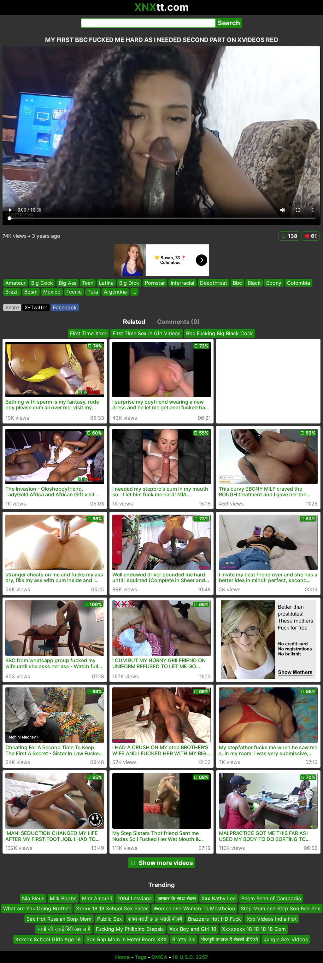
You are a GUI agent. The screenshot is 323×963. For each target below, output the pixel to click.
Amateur (15, 283)
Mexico (52, 292)
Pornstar (155, 283)
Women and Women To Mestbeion (194, 909)
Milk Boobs (63, 898)
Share (12, 307)
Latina (106, 283)
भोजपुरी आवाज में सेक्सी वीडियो (229, 939)
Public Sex (109, 919)
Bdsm (31, 292)
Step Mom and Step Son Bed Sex (280, 909)
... (134, 292)
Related (134, 321)
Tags (141, 957)
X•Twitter (36, 307)
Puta (92, 292)
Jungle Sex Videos (286, 939)
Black (254, 283)
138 (292, 236)
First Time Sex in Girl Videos (146, 333)
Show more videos (166, 863)
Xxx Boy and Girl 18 (192, 929)
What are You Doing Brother (36, 909)
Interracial (182, 283)
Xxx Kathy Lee (219, 898)
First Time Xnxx (88, 333)
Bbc (237, 283)
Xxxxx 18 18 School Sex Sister (112, 909)
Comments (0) (178, 321)
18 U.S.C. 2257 (190, 957)
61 (314, 236)
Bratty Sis (183, 939)
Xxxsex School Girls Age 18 (48, 939)
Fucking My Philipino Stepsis (130, 929)
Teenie (74, 292)
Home (122, 957)
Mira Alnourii (97, 898)
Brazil (12, 292)
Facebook (65, 307)
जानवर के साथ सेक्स (176, 898)
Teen (87, 283)
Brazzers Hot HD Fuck (214, 919)
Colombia (298, 283)
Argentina (115, 292)
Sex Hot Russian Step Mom (58, 919)
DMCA (159, 957)
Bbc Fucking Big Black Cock (219, 333)
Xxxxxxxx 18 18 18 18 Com (254, 929)
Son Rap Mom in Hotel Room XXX (126, 939)
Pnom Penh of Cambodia (271, 898)
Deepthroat (213, 283)
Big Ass (67, 283)
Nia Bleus (33, 898)
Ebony (273, 283)
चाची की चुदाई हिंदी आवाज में (64, 929)
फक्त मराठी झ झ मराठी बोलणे (155, 919)
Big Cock (42, 283)
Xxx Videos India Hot (272, 919)
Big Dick (129, 283)
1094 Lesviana (135, 898)
